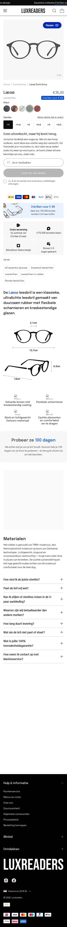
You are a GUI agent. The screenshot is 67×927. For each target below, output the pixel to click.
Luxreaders (17, 897)
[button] (54, 10)
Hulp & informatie (15, 783)
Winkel (8, 836)
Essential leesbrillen (42, 267)
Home (6, 84)
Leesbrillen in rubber (32, 274)
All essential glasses (16, 267)
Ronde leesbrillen (14, 280)
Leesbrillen (11, 274)
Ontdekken (11, 849)
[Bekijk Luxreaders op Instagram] (6, 880)
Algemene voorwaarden (16, 813)
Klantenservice (11, 791)
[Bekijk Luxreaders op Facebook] (13, 880)
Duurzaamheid (11, 808)
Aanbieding (19, 84)
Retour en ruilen (12, 797)
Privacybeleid (10, 819)
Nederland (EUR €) (17, 891)
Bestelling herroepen (14, 825)
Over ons (8, 802)
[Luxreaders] (33, 10)
